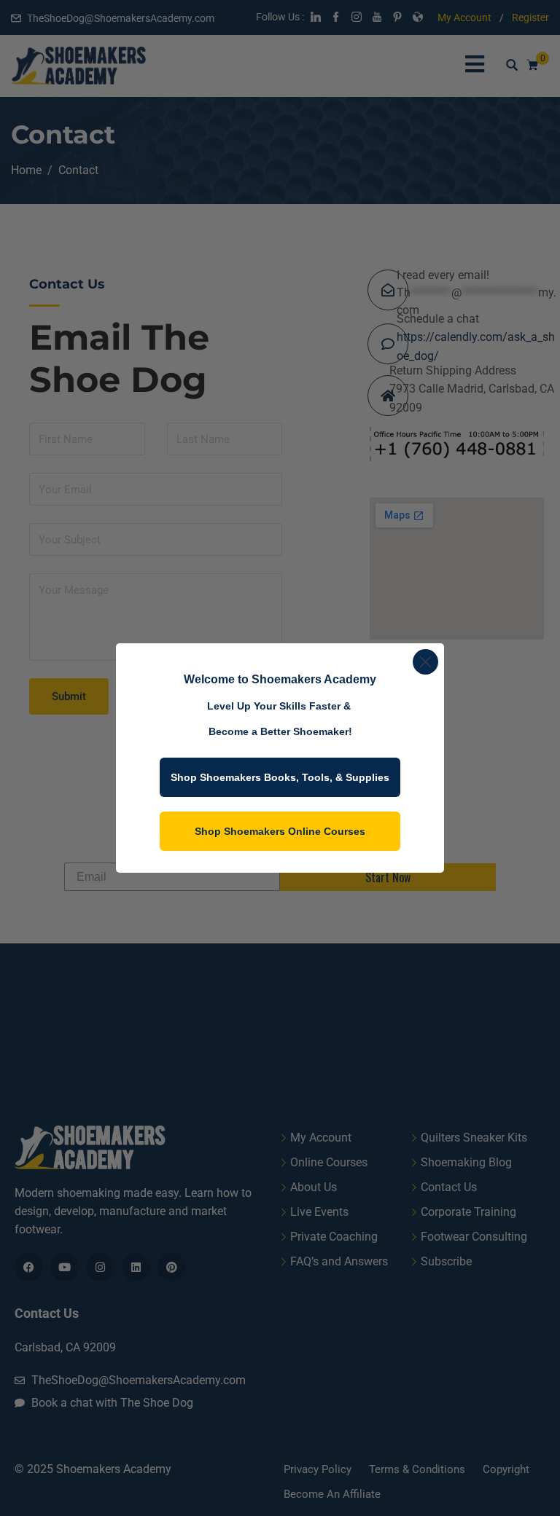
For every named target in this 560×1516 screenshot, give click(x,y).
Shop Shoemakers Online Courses (280, 831)
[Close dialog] (425, 662)
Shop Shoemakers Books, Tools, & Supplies (280, 777)
